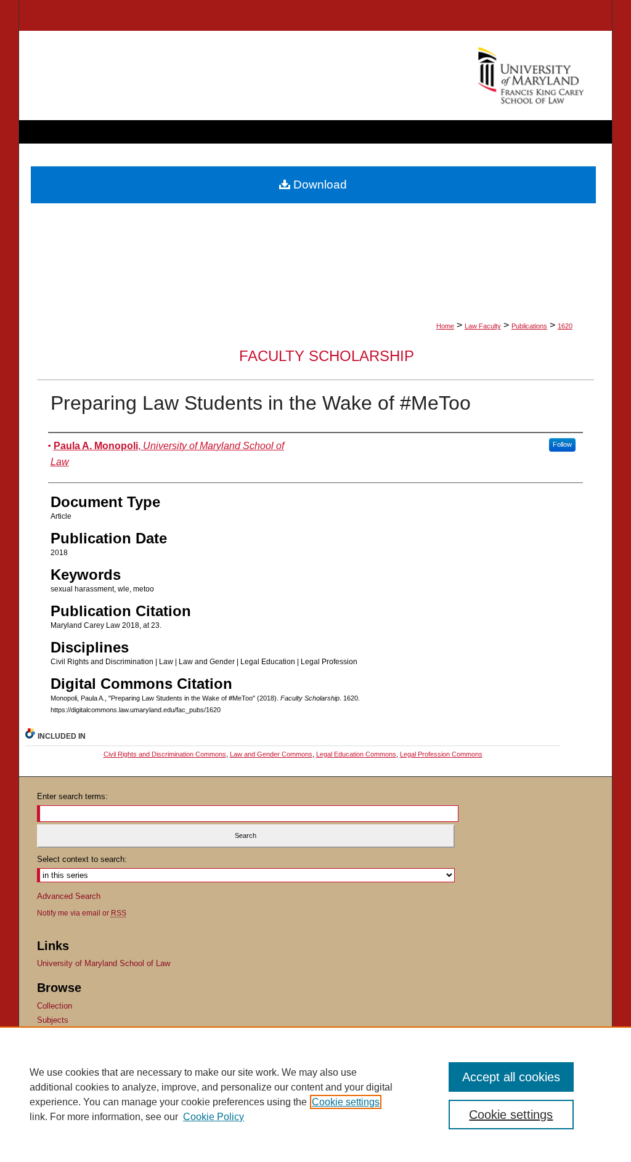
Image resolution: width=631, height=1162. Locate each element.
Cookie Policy (213, 1116)
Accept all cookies (511, 1077)
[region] (315, 1094)
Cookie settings (346, 1102)
